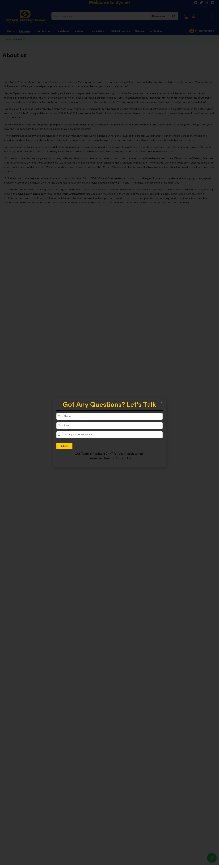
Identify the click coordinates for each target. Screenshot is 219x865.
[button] (161, 402)
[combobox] (61, 434)
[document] (109, 432)
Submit (64, 446)
